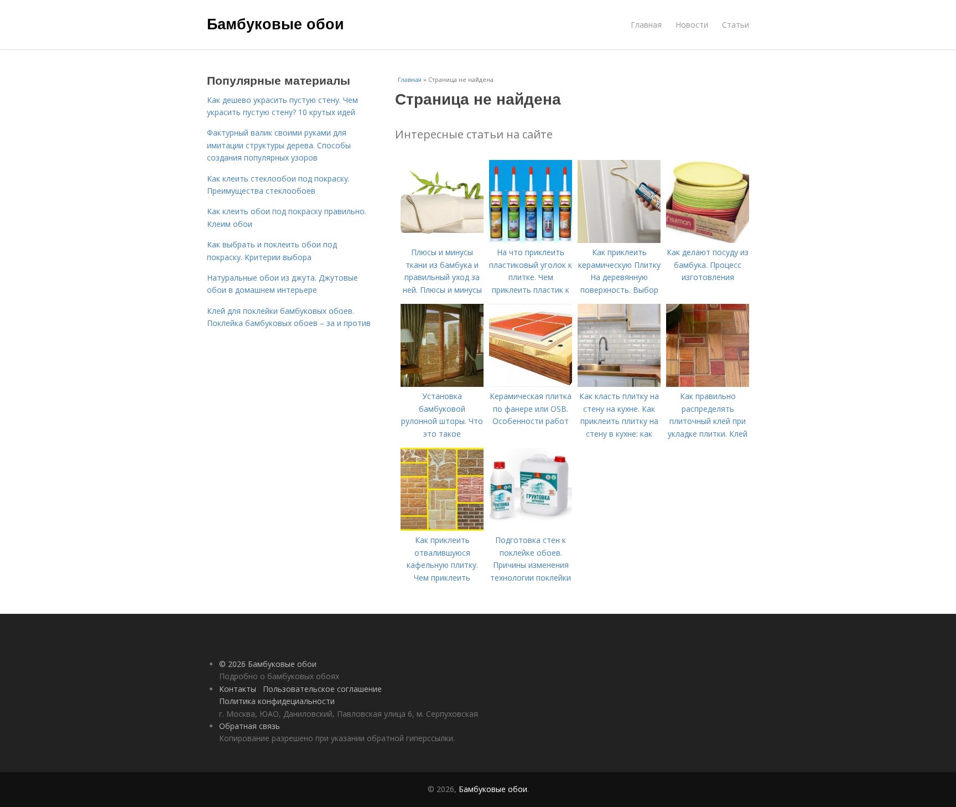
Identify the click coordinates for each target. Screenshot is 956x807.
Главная (646, 24)
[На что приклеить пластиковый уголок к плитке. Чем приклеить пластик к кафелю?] (530, 240)
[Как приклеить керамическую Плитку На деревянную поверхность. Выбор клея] (619, 240)
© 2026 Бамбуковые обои (267, 664)
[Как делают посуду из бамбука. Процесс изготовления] (707, 240)
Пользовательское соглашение (322, 689)
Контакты (237, 689)
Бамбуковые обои (275, 23)
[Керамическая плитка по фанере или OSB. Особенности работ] (530, 384)
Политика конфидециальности (277, 701)
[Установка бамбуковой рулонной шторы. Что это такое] (442, 384)
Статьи (735, 24)
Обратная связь (249, 726)
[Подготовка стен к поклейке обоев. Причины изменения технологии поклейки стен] (530, 528)
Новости (692, 24)
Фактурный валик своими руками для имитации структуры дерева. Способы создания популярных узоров (279, 145)
